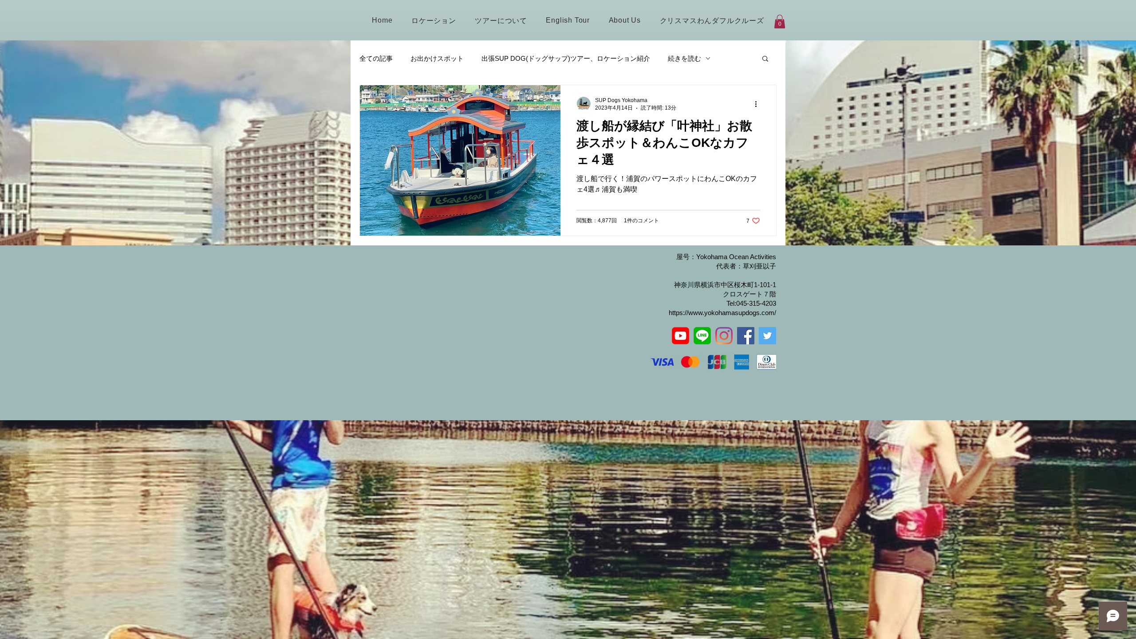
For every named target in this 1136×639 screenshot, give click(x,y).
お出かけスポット (437, 58)
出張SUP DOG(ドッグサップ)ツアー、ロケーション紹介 (565, 58)
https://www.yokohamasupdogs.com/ (722, 312)
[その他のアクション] (758, 104)
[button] (779, 21)
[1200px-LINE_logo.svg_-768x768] (702, 335)
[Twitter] (767, 335)
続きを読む (684, 58)
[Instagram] (724, 335)
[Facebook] (745, 335)
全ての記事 (376, 58)
